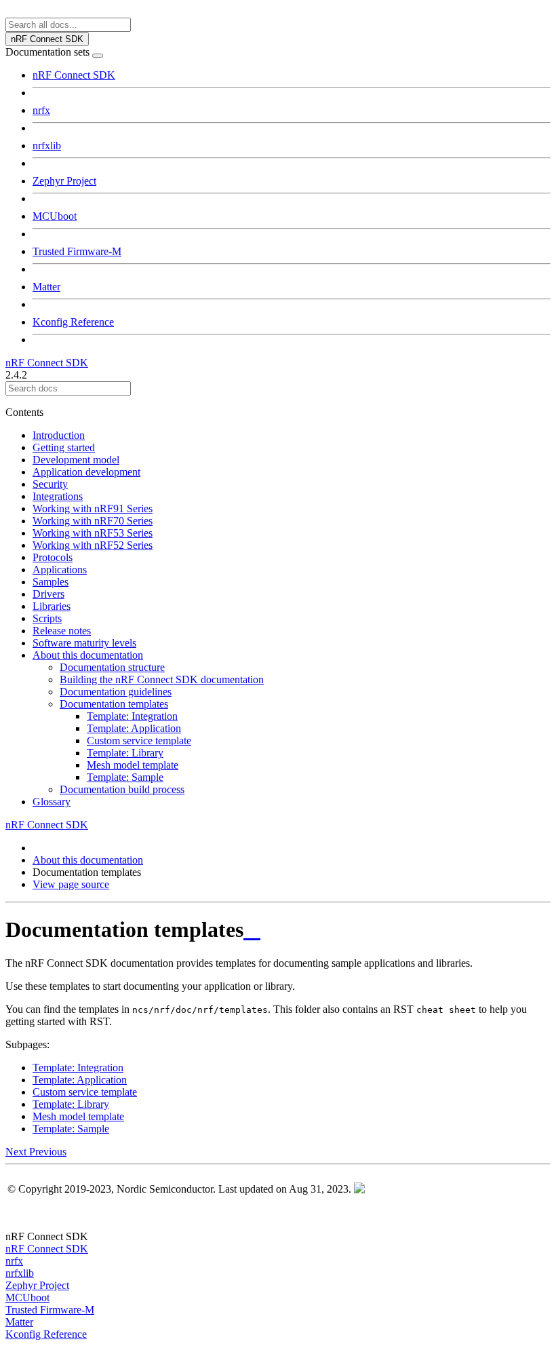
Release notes (62, 630)
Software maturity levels (84, 643)
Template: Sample (125, 777)
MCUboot (55, 216)
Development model (76, 459)
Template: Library (125, 752)
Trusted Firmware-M (77, 251)
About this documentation (88, 655)
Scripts (47, 618)
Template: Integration (132, 716)
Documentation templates (114, 704)
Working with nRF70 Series (93, 520)
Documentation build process (122, 789)
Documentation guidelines (116, 691)
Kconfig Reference (73, 322)
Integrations (58, 496)
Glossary (52, 801)
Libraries (52, 606)
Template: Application (134, 728)
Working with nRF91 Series (93, 508)
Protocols (53, 557)
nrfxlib (47, 145)
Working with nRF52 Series (93, 545)
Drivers (48, 594)
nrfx (41, 110)
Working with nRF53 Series (93, 533)
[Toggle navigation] (97, 56)
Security (50, 484)
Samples (50, 582)
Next (17, 1151)
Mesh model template (132, 765)
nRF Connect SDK (74, 75)
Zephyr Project (64, 181)
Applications (60, 569)
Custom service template (139, 740)
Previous (47, 1151)
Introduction (59, 435)
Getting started (64, 447)
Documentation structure (112, 667)
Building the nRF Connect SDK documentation (162, 679)
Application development (86, 472)
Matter (46, 286)
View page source (71, 884)
